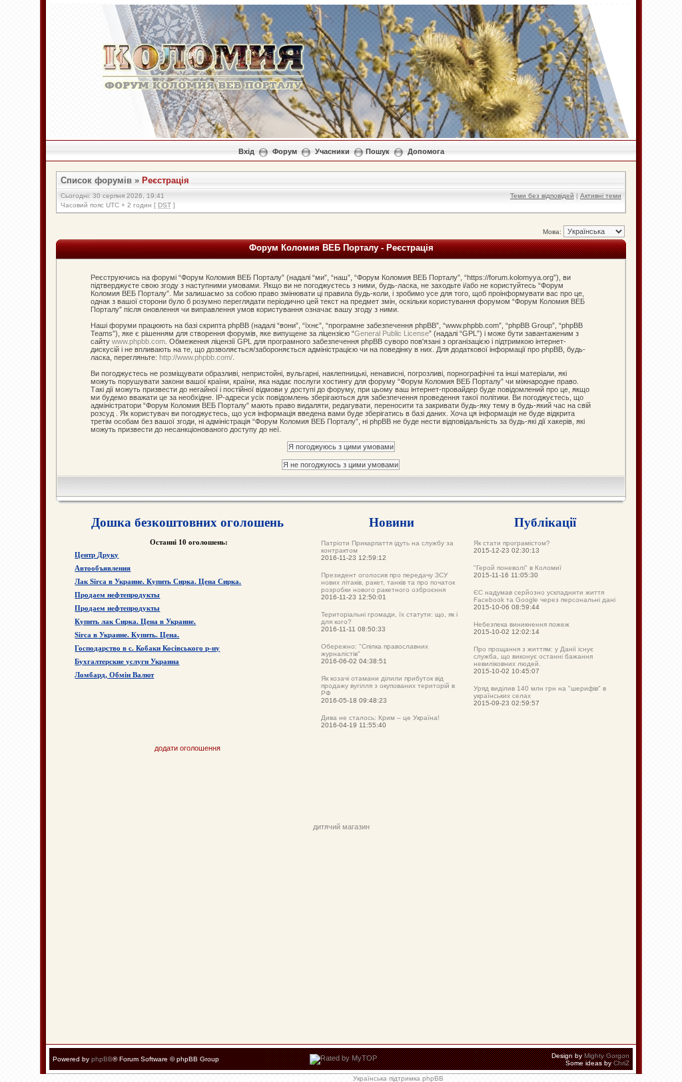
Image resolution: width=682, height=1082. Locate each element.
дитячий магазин (341, 827)
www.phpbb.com (138, 341)
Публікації (545, 522)
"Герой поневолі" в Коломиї (517, 567)
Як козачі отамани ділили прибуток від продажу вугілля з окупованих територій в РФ (388, 686)
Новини (391, 522)
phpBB (102, 1059)
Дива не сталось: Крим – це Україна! (380, 717)
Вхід (246, 151)
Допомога (426, 151)
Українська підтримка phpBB (398, 1078)
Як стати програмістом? (512, 543)
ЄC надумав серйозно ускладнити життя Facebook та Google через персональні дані (544, 596)
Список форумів (96, 180)
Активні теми (600, 195)
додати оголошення (187, 748)
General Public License (391, 333)
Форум (284, 151)
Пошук (378, 151)
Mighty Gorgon (606, 1055)
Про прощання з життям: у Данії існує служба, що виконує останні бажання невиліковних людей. (533, 656)
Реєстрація (165, 180)
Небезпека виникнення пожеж (521, 624)
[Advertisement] (341, 793)
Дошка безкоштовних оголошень (187, 522)
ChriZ (621, 1063)
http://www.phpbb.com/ (195, 357)
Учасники (332, 151)
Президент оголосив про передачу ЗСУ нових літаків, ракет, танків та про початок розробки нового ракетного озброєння (388, 582)
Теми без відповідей (542, 195)
